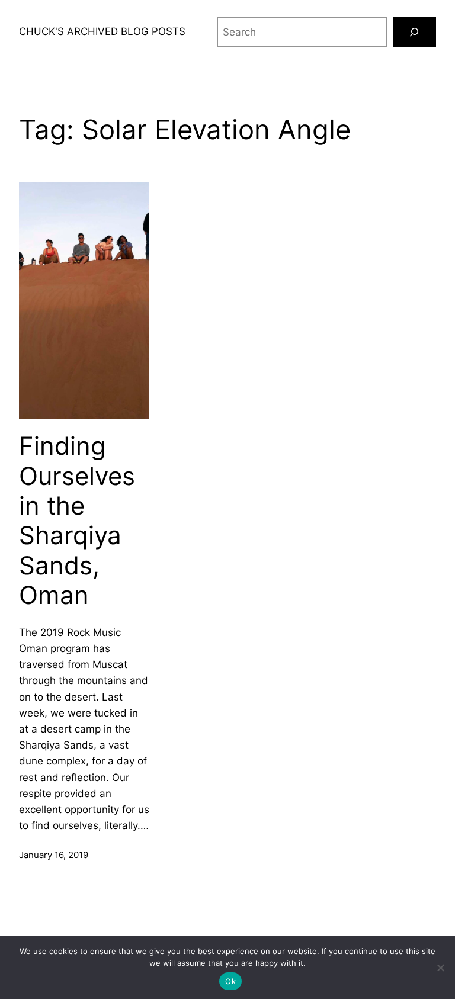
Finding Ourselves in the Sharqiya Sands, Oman (77, 520)
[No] (440, 968)
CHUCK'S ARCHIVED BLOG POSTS (102, 31)
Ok (230, 981)
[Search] (414, 32)
